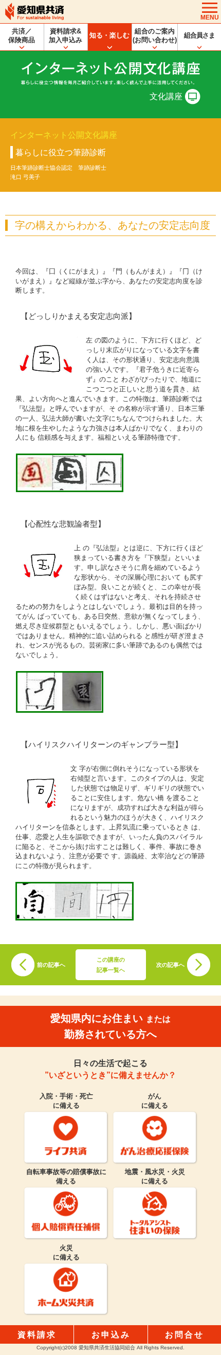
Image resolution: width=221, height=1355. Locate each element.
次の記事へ (170, 965)
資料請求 (37, 1334)
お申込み (111, 1334)
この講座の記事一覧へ (111, 964)
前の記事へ (51, 965)
